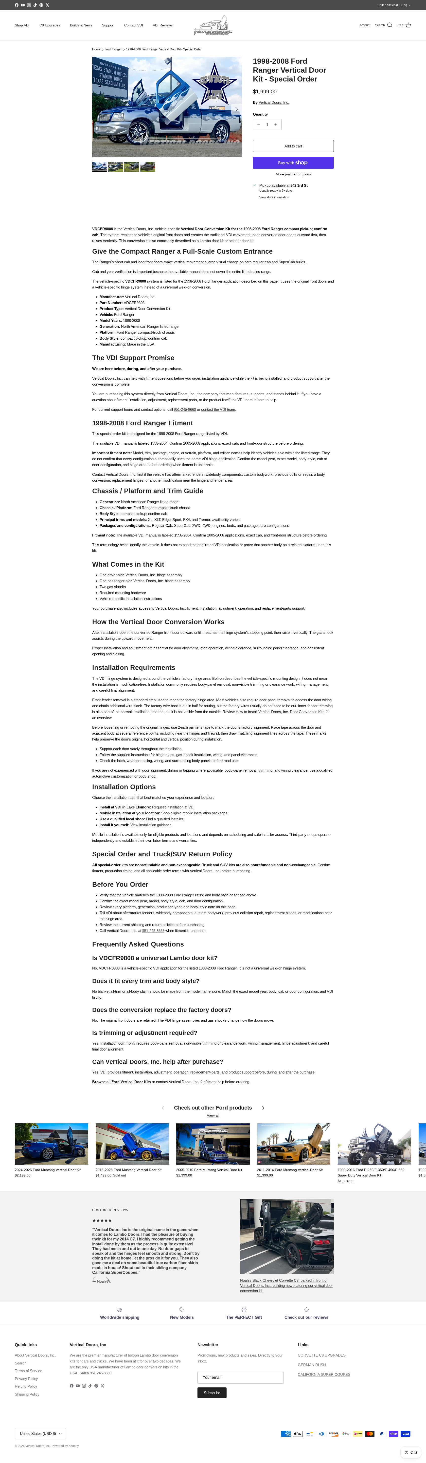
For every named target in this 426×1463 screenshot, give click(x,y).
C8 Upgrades (49, 25)
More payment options (293, 174)
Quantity (260, 114)
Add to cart (293, 146)
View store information (274, 197)
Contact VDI (133, 25)
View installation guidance (151, 825)
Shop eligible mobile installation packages (194, 813)
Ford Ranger (113, 49)
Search (20, 1363)
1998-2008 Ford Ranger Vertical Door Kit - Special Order (164, 49)
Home (96, 49)
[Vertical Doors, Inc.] (213, 25)
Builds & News (81, 25)
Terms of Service (28, 1371)
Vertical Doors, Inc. (274, 102)
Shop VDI (22, 25)
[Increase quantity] (277, 124)
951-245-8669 (185, 409)
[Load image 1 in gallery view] (167, 107)
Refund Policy (26, 1386)
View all (213, 1115)
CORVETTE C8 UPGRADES (322, 1355)
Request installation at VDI (173, 807)
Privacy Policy (26, 1379)
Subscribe (212, 1393)
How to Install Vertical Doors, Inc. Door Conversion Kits (280, 712)
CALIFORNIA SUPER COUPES (324, 1374)
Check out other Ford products (213, 1108)
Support (108, 25)
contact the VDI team (218, 409)
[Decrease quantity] (257, 124)
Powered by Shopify (65, 1446)
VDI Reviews (163, 25)
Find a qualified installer (164, 819)
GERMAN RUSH (312, 1365)
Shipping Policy (27, 1394)
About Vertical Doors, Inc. (35, 1355)
